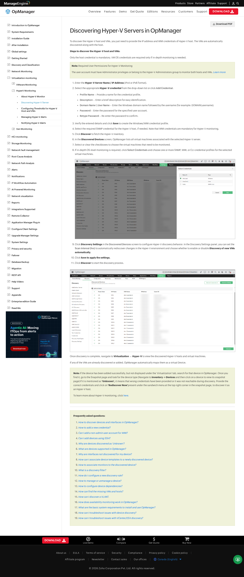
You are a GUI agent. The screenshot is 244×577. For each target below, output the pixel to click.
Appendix (16, 295)
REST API (16, 275)
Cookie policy (180, 553)
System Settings (20, 242)
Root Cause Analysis (22, 156)
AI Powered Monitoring (23, 189)
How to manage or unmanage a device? (99, 481)
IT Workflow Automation (24, 183)
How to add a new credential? (94, 427)
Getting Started (19, 58)
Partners (200, 3)
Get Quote (137, 11)
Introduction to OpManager (26, 25)
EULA (76, 553)
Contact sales (119, 559)
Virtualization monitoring (24, 78)
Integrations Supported (23, 209)
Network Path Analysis (23, 163)
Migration (16, 268)
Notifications (18, 176)
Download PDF (224, 24)
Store (190, 3)
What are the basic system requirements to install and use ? (116, 507)
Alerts (14, 169)
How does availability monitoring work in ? (107, 502)
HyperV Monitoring (26, 90)
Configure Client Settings (24, 229)
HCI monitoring (19, 137)
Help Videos (18, 281)
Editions (152, 11)
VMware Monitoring (26, 84)
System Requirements (23, 32)
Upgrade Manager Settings (25, 235)
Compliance (135, 553)
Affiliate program (75, 559)
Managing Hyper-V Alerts (33, 117)
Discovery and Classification (26, 65)
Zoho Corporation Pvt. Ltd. (115, 568)
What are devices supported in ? (102, 449)
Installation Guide (20, 38)
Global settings (19, 51)
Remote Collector (20, 216)
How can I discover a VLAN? (93, 496)
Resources (168, 11)
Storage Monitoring (21, 143)
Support (202, 11)
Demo (123, 11)
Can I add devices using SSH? (94, 438)
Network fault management (26, 150)
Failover (15, 255)
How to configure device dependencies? (100, 486)
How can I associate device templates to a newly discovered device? (115, 459)
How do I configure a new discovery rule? (100, 475)
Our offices (140, 559)
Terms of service (95, 553)
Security (116, 553)
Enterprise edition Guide (24, 301)
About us (61, 553)
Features (110, 11)
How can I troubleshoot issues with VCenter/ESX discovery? (110, 518)
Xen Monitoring (24, 129)
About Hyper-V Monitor (33, 96)
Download (221, 11)
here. (126, 395)
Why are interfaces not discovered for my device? (105, 454)
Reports (16, 202)
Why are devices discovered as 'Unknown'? (101, 443)
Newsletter (98, 559)
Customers (185, 11)
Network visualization (22, 196)
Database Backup (20, 262)
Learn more (219, 72)
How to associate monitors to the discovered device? (107, 465)
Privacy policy (157, 553)
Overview (94, 11)
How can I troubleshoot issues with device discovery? (107, 512)
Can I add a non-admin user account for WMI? (103, 433)
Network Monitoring (22, 71)
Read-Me (16, 308)
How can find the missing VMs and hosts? (100, 491)
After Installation (20, 45)
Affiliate (211, 3)
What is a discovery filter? (92, 470)
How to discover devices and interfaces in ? (108, 422)
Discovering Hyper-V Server (35, 102)
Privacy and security (22, 248)
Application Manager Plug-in (26, 222)
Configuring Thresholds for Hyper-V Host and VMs (39, 109)
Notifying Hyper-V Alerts (33, 123)
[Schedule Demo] (237, 559)
